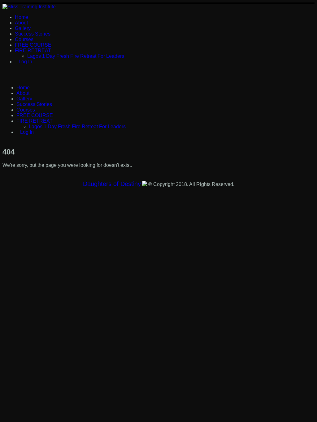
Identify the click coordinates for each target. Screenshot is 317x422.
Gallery (23, 28)
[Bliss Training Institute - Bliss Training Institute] (29, 6)
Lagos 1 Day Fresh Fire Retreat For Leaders (75, 56)
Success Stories (32, 33)
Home (21, 17)
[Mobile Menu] (5, 74)
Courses (24, 39)
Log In (25, 61)
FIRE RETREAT (33, 50)
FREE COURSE (33, 45)
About (21, 22)
